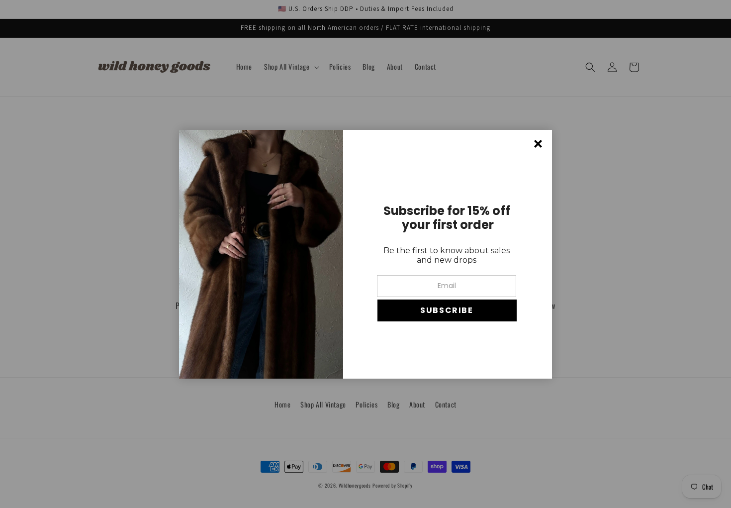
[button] (447, 310)
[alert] (365, 254)
